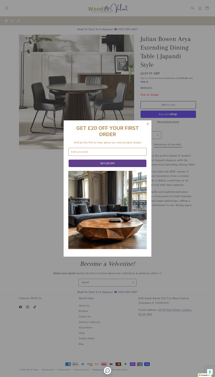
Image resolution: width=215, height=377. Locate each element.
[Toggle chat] (107, 370)
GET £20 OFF (107, 163)
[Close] (147, 123)
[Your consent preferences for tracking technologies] (210, 372)
